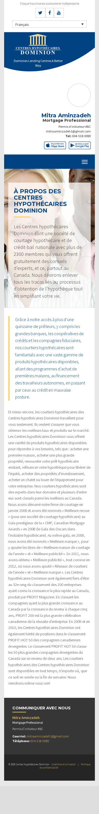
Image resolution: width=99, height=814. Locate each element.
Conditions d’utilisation (63, 764)
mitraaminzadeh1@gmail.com (68, 131)
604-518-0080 (81, 136)
